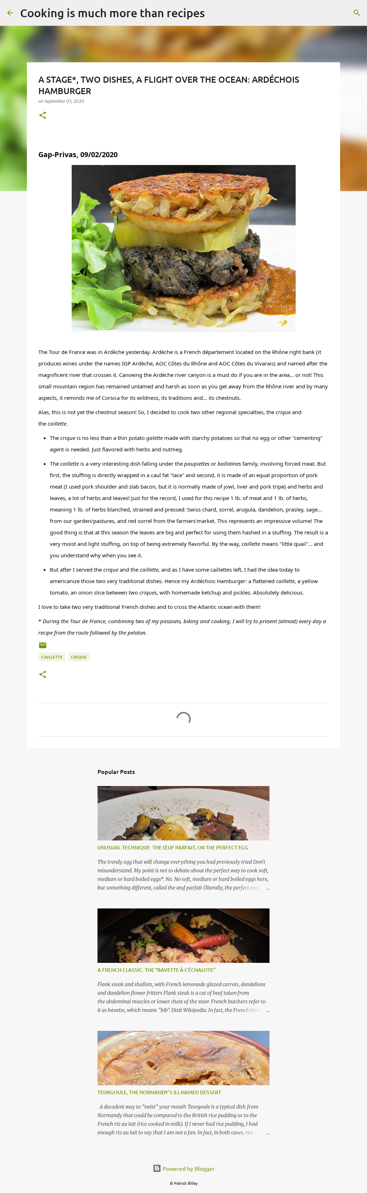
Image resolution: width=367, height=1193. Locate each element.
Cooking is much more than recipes (112, 13)
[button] (42, 116)
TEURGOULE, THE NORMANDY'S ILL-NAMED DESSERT (159, 1092)
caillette (52, 657)
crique (79, 657)
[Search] (215, 12)
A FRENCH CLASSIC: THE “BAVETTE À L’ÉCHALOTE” (156, 969)
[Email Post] (42, 648)
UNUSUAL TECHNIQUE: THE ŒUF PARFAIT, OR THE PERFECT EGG (172, 847)
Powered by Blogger (188, 1168)
